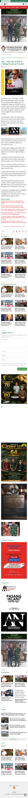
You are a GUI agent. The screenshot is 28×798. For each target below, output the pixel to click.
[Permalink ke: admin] (2, 67)
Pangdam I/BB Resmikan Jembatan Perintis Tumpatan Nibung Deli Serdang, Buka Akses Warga (20, 701)
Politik (19, 57)
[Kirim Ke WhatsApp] (26, 231)
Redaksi (14, 792)
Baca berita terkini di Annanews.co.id (11, 135)
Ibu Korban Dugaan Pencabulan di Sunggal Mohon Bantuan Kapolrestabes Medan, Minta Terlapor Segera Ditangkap (13, 218)
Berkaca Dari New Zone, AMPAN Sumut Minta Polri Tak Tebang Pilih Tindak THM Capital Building (18, 719)
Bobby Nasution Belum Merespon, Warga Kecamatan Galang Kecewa (17, 726)
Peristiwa (15, 57)
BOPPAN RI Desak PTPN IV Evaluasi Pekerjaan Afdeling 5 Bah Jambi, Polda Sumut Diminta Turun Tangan (13, 202)
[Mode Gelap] (23, 4)
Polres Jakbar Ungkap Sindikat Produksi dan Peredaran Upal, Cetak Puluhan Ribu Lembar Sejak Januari (14, 210)
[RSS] (14, 788)
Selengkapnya (13, 739)
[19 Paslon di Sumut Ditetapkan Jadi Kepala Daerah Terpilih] (5, 734)
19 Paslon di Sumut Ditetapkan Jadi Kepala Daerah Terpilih (18, 733)
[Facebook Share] (14, 231)
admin (5, 66)
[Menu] (2, 4)
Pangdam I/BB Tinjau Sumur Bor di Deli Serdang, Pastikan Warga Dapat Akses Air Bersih (7, 699)
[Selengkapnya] (26, 672)
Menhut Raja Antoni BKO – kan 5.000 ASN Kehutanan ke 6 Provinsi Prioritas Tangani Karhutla (13, 213)
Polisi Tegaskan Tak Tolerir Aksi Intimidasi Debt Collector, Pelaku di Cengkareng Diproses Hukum (12, 206)
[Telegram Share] (23, 231)
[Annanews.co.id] (6, 4)
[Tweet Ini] (17, 231)
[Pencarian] (26, 4)
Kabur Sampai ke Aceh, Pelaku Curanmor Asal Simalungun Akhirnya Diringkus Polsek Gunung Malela (14, 222)
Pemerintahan (9, 57)
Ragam (22, 57)
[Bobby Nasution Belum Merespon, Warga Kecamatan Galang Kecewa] (5, 727)
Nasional (3, 57)
